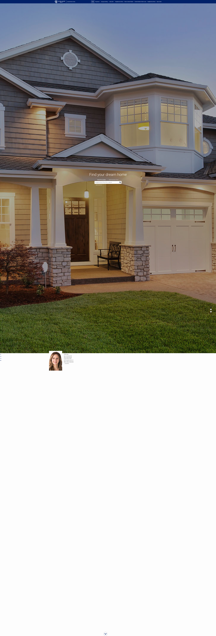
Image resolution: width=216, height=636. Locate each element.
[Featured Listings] (211, 309)
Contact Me (67, 363)
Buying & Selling (105, 2)
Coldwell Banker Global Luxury (140, 1)
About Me (112, 2)
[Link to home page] (60, 1)
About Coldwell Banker (128, 1)
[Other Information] (211, 311)
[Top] (211, 307)
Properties (97, 2)
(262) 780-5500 (69, 357)
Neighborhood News (119, 1)
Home (93, 1)
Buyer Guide (159, 1)
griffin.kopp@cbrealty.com (68, 360)
